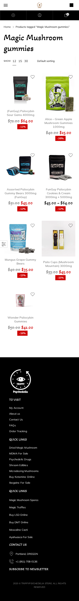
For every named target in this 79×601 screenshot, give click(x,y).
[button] (20, 83)
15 (20, 61)
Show (7, 61)
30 (26, 61)
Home (7, 26)
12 (14, 61)
